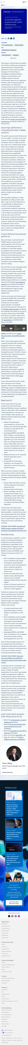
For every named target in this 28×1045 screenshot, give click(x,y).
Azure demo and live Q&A (6, 971)
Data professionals (6, 55)
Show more (13, 58)
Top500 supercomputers (11, 309)
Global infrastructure (6, 928)
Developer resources (5, 994)
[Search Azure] (4, 2)
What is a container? (5, 1023)
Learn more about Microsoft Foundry (14, 902)
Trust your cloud (5, 933)
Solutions (3, 962)
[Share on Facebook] (8, 38)
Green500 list (8, 320)
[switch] (26, 1)
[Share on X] (11, 38)
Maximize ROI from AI (6, 955)
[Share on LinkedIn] (14, 38)
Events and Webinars (6, 998)
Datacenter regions (5, 930)
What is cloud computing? (6, 1010)
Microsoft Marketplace (6, 980)
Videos (3, 1003)
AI (12, 63)
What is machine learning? (7, 1014)
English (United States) (8, 1030)
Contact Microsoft (9, 1038)
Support (3, 969)
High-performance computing (9, 50)
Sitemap (3, 1038)
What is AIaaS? (4, 1019)
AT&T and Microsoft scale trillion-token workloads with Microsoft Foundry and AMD (13, 860)
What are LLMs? (5, 1021)
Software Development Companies (8, 978)
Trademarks (4, 1040)
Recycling (14, 1040)
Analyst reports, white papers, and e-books (10, 1001)
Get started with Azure (6, 926)
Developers (15, 55)
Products (3, 944)
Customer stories (5, 937)
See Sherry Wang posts (7, 772)
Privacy (14, 1038)
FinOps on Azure (5, 953)
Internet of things (19, 45)
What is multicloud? (5, 1012)
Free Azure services (5, 948)
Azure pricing (4, 946)
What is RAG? (4, 1026)
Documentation (5, 989)
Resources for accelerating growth (8, 964)
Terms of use (19, 1038)
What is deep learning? (6, 1016)
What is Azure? (4, 923)
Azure (3, 5)
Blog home (8, 11)
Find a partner (4, 982)
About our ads (19, 1040)
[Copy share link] (6, 38)
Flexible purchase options (6, 951)
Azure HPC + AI (20, 735)
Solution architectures (6, 967)
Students (3, 996)
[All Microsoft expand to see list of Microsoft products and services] (1, 1)
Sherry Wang (8, 27)
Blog (2, 991)
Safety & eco (9, 1040)
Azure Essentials (5, 935)
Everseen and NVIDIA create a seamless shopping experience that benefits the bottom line (13, 528)
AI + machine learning (7, 45)
